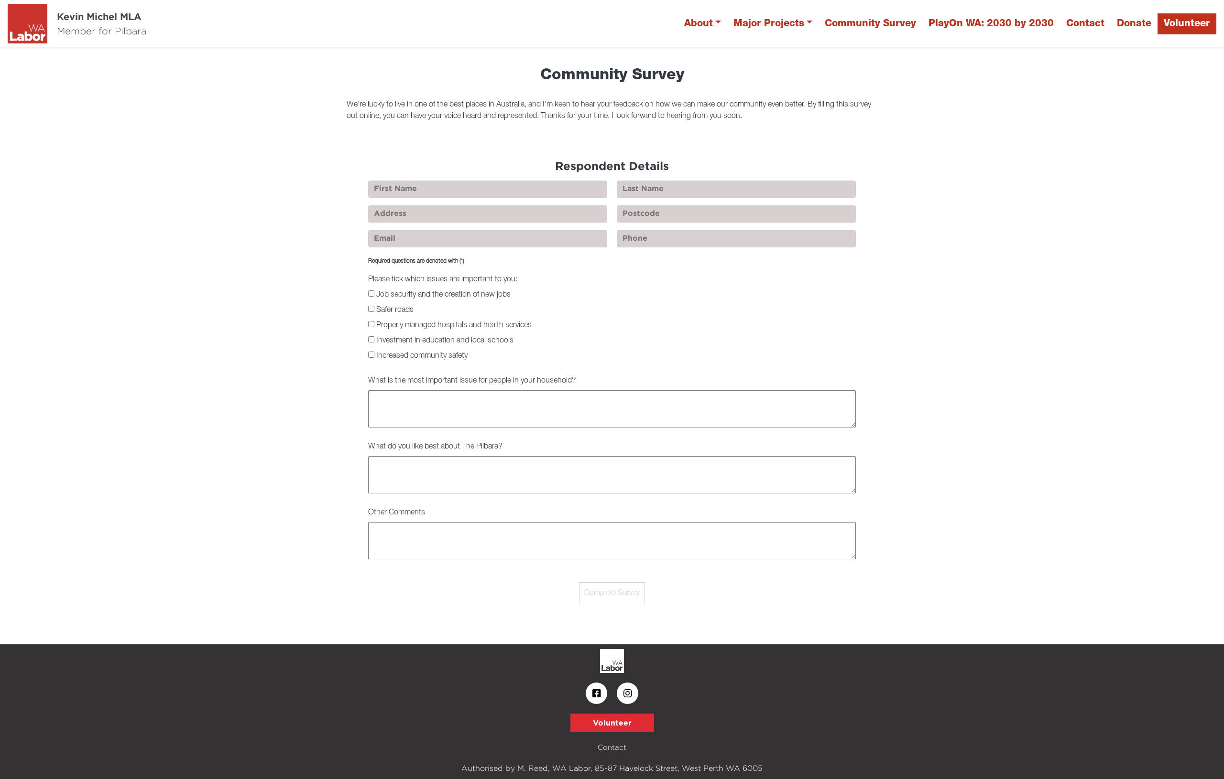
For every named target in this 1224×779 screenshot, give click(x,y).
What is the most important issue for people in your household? (472, 380)
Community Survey (870, 24)
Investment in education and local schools (445, 340)
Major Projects (768, 24)
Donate (1134, 24)
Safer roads (395, 310)
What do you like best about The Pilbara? (435, 446)
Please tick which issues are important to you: (442, 279)
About (698, 24)
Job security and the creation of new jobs (443, 294)
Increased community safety (422, 355)
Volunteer (1187, 24)
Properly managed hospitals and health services (454, 325)
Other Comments (396, 512)
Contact (1085, 24)
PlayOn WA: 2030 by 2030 (991, 24)
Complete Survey (612, 593)
